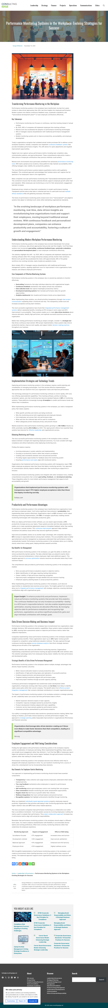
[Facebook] (13, 863)
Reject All (22, 1001)
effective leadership (35, 430)
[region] (21, 996)
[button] (103, 5)
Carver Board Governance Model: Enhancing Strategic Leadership (42, 948)
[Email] (33, 863)
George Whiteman (18, 46)
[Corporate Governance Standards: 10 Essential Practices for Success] (62, 940)
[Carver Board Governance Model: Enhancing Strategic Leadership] (42, 942)
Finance (53, 5)
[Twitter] (16, 863)
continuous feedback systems (58, 144)
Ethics (97, 5)
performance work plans (29, 460)
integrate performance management (31, 588)
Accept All (33, 1001)
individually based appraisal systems (37, 801)
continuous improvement (43, 528)
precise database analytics (40, 643)
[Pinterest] (26, 863)
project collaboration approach (53, 814)
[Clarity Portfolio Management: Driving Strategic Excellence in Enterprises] (22, 943)
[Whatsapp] (29, 863)
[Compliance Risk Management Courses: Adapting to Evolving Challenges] (22, 921)
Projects (63, 5)
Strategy (44, 5)
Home (14, 873)
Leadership (34, 5)
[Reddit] (20, 863)
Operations (73, 5)
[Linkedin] (23, 863)
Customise (11, 1001)
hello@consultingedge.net (9, 973)
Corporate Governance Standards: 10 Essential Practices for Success (61, 945)
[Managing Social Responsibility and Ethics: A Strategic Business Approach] (62, 919)
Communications (86, 5)
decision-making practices (60, 325)
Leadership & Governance (25, 873)
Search (101, 979)
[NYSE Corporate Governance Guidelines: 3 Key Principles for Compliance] (42, 919)
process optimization (32, 558)
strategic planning (26, 718)
